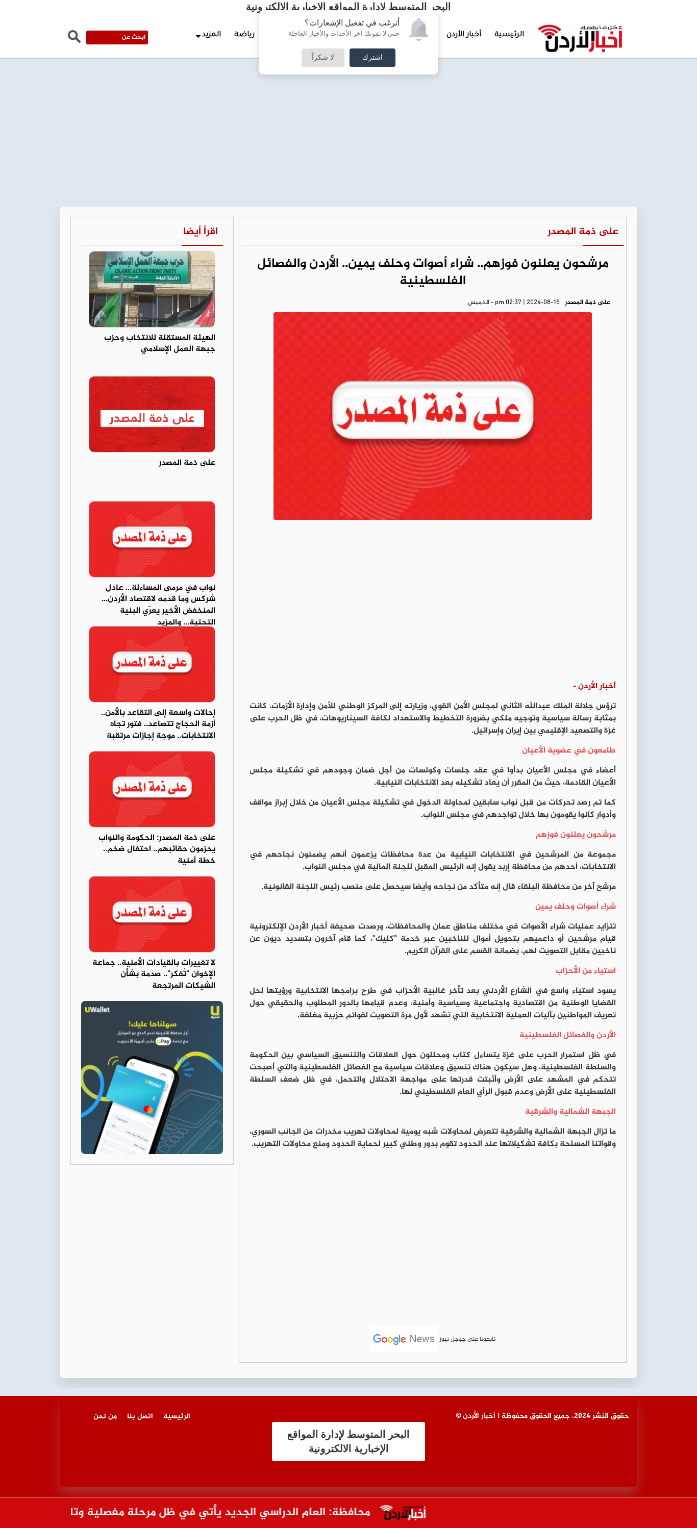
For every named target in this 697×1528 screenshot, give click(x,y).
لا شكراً (323, 57)
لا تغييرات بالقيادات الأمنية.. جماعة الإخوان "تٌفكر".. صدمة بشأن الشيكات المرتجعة (153, 974)
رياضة (244, 35)
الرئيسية (509, 35)
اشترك (372, 57)
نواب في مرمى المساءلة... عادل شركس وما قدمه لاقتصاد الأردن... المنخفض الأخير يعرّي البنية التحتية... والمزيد (158, 605)
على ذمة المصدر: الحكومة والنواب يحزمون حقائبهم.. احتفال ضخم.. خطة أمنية (156, 849)
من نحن (105, 1416)
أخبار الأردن (463, 35)
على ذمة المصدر (582, 231)
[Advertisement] (348, 76)
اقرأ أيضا (200, 231)
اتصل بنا (140, 1416)
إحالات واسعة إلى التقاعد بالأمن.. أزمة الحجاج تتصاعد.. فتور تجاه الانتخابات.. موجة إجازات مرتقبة (158, 724)
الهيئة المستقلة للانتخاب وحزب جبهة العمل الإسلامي (159, 344)
